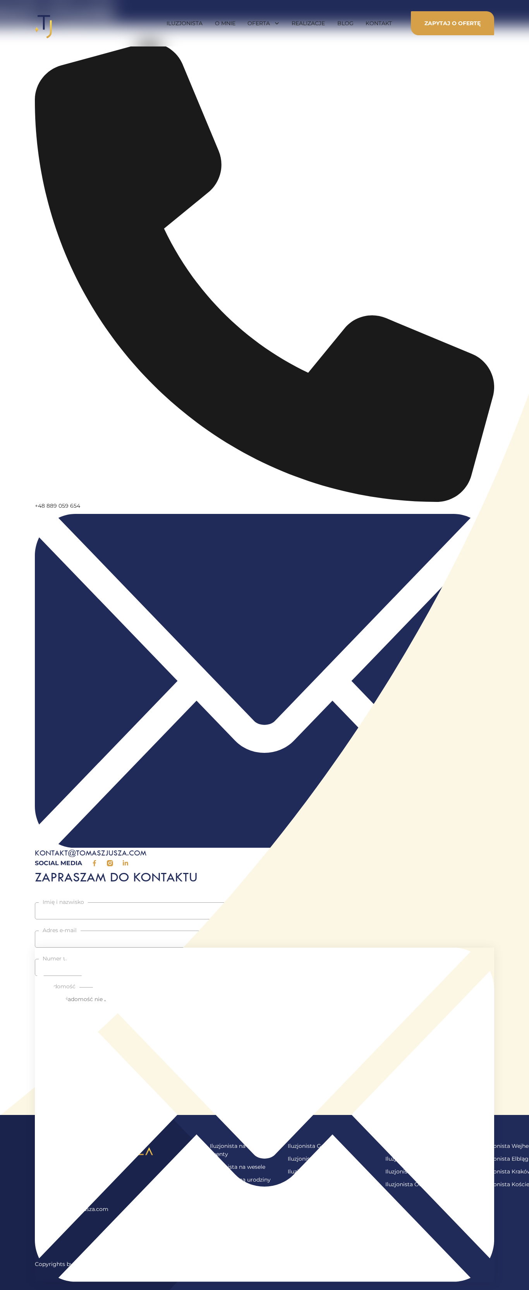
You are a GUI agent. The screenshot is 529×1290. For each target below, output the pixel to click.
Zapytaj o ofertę (452, 23)
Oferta (258, 23)
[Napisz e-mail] (264, 1115)
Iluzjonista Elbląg (506, 1158)
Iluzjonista (185, 23)
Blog (345, 23)
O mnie (225, 23)
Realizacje (308, 23)
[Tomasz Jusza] (43, 23)
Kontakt (379, 23)
